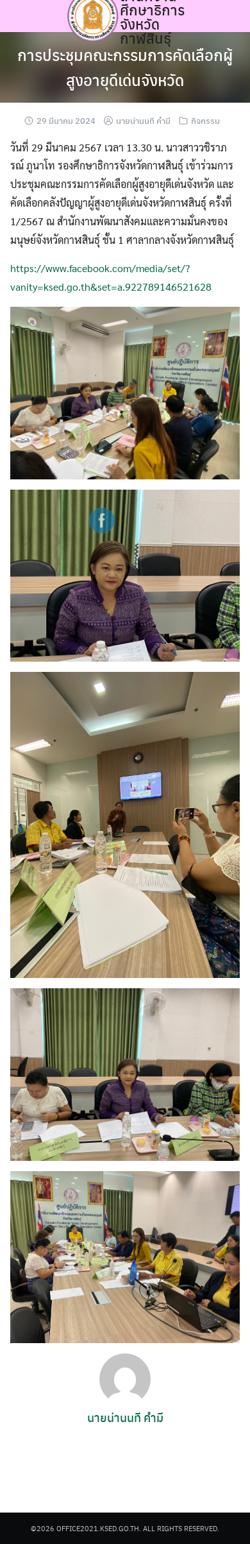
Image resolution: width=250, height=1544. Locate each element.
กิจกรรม (205, 120)
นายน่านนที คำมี (143, 120)
